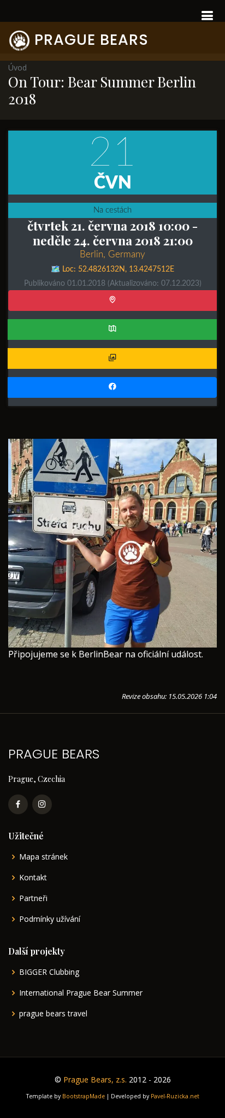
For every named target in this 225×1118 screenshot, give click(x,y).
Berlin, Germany (112, 254)
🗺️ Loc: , (112, 269)
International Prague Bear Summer (81, 993)
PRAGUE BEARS (91, 40)
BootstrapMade (83, 1096)
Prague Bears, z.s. (95, 1079)
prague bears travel (53, 1013)
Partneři (33, 898)
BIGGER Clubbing (49, 972)
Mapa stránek (43, 857)
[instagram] (42, 804)
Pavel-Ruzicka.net (175, 1096)
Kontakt (33, 877)
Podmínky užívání (49, 919)
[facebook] (18, 804)
